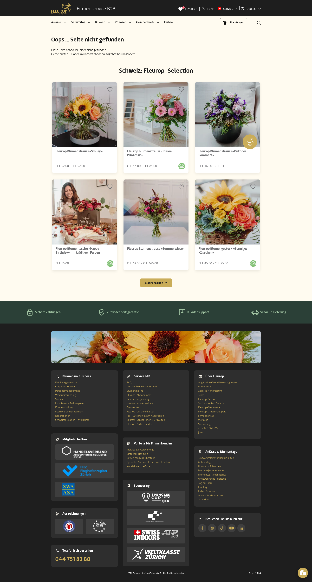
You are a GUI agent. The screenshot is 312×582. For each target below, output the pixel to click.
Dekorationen (62, 415)
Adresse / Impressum (210, 390)
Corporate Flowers (65, 386)
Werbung (203, 419)
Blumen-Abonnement (139, 395)
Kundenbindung (64, 407)
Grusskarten (133, 407)
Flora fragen (236, 22)
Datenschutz (205, 386)
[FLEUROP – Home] (61, 9)
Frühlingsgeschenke (66, 382)
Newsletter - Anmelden (140, 403)
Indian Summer (206, 491)
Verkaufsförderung (65, 395)
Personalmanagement (67, 390)
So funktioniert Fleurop (211, 403)
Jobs (200, 432)
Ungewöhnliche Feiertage (212, 478)
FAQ (129, 382)
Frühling (202, 487)
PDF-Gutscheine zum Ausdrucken (145, 415)
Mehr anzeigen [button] (154, 282)
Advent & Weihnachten (211, 495)
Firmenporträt (206, 415)
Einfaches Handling (137, 453)
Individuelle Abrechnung (140, 449)
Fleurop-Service (207, 399)
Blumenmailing (135, 390)
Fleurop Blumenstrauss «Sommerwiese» (155, 249)
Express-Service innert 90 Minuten (146, 419)
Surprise (59, 399)
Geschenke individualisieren (142, 386)
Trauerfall (203, 499)
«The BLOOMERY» (208, 428)
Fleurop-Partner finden (139, 424)
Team (201, 395)
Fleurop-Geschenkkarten (140, 411)
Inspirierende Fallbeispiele (69, 403)
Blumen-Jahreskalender (211, 470)
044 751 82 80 (72, 559)
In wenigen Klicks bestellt (141, 457)
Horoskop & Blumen (209, 466)
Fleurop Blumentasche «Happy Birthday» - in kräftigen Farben (78, 251)
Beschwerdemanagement (69, 411)
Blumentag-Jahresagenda (212, 474)
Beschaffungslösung (138, 399)
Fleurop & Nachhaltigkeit (212, 411)
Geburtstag (204, 462)
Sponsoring (204, 424)
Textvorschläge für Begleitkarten (216, 457)
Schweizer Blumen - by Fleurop (72, 419)
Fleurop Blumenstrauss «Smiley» (79, 151)
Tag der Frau (205, 483)
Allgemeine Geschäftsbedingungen (217, 382)
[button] (58, 22)
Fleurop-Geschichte (209, 407)
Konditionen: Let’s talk (139, 466)
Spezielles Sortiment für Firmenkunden (148, 462)
